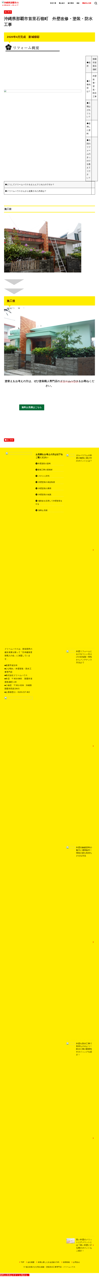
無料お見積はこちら (32, 407)
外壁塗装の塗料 (44, 463)
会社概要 (31, 1262)
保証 (78, 3)
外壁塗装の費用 (44, 488)
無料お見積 (43, 510)
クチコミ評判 (43, 476)
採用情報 (66, 1262)
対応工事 (53, 3)
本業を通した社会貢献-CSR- (49, 1262)
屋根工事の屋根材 (45, 470)
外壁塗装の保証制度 (46, 482)
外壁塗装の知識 (44, 494)
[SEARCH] (96, 3)
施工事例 (71, 3)
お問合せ (76, 1262)
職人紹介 (62, 3)
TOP (22, 1262)
